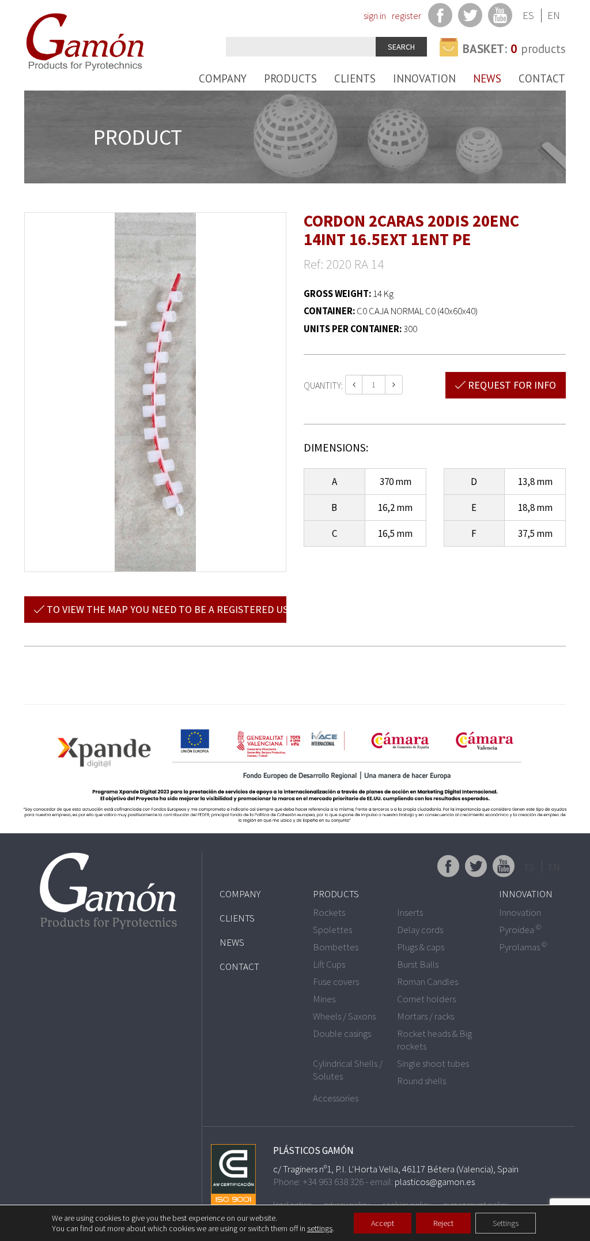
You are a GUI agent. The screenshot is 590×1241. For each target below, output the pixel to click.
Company (223, 78)
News (487, 78)
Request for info (511, 385)
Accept (382, 1223)
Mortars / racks (425, 1016)
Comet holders (426, 998)
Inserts (410, 912)
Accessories (335, 1098)
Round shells (421, 1080)
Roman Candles (427, 981)
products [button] (514, 49)
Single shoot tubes (433, 1063)
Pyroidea (520, 929)
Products (290, 78)
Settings (506, 1223)
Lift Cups (329, 964)
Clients (355, 78)
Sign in (375, 15)
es (528, 15)
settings (319, 1228)
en (553, 15)
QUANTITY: (323, 385)
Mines (324, 998)
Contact (542, 78)
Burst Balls (417, 964)
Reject (443, 1223)
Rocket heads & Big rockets (434, 1039)
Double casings (342, 1033)
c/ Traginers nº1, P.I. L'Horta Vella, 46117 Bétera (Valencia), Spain (396, 1169)
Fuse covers (336, 981)
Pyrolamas (523, 947)
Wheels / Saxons (344, 1016)
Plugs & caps (420, 947)
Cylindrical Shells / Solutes (348, 1069)
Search (401, 47)
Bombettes (335, 947)
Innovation (424, 78)
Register (406, 15)
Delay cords (420, 929)
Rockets (329, 912)
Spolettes (332, 929)
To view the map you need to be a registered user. (165, 609)
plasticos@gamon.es (435, 1181)
